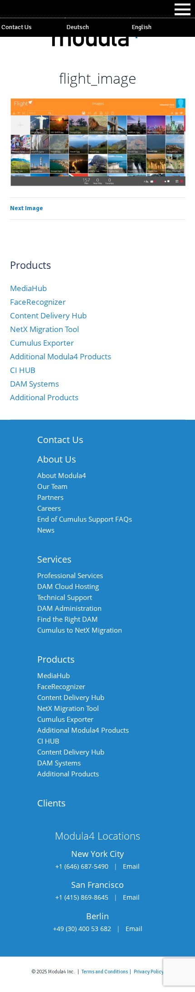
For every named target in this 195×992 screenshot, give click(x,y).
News (45, 529)
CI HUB (22, 370)
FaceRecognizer (38, 302)
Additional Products (44, 397)
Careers (49, 508)
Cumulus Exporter (42, 342)
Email (131, 866)
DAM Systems (34, 383)
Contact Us (16, 27)
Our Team (52, 486)
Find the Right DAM (67, 619)
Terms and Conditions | (108, 971)
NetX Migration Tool (44, 329)
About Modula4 (61, 475)
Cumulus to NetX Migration (79, 629)
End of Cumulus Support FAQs (84, 519)
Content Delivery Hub (48, 315)
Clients (51, 803)
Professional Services (70, 575)
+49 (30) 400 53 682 (82, 928)
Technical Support (64, 597)
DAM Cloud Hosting (68, 586)
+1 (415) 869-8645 (81, 897)
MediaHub (28, 288)
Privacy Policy (149, 971)
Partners (50, 497)
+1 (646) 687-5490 (81, 866)
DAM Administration (69, 608)
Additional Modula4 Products (60, 356)
